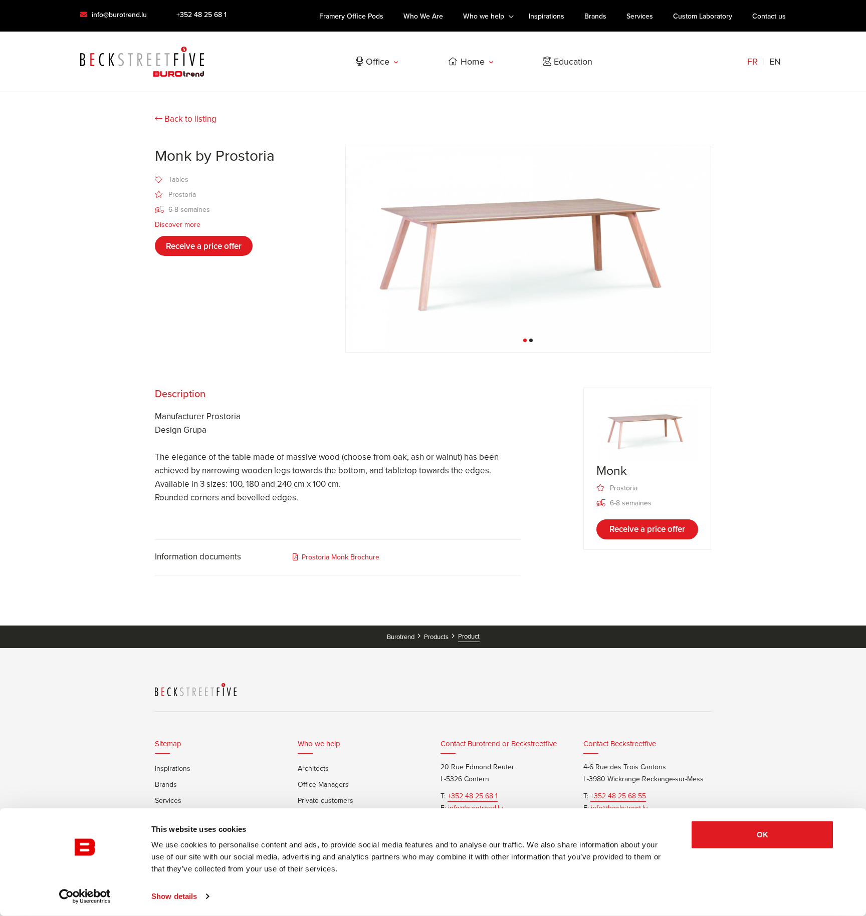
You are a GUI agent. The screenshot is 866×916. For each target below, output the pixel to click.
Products (437, 637)
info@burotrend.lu (118, 15)
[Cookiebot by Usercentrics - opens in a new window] (85, 896)
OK (762, 834)
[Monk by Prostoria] (528, 249)
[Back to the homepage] (142, 62)
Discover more (177, 224)
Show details (174, 896)
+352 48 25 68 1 (201, 15)
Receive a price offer (204, 246)
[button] (525, 340)
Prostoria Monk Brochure (340, 557)
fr (752, 61)
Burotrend (401, 637)
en (775, 61)
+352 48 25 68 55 (618, 796)
